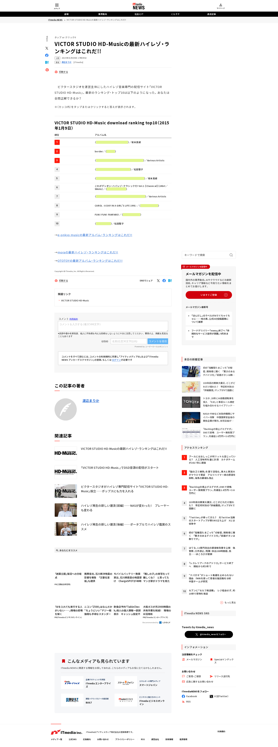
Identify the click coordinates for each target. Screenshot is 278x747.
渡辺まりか (91, 400)
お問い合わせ (103, 739)
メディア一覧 (56, 739)
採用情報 (169, 739)
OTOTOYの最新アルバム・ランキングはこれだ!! (90, 260)
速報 (66, 14)
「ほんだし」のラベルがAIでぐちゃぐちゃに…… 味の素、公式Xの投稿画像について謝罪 (210, 318)
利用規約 (221, 731)
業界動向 (102, 14)
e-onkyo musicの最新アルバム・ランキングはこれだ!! (95, 235)
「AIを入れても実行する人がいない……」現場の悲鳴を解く (69, 610)
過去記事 (211, 14)
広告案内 (87, 739)
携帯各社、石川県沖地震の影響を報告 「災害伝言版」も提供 (98, 577)
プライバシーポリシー (124, 739)
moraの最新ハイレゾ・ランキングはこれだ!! (88, 252)
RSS (143, 739)
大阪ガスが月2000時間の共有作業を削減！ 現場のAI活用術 (157, 610)
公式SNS (73, 739)
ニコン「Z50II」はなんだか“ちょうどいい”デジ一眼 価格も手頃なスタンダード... (98, 610)
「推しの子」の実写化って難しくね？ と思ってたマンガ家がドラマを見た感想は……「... (156, 577)
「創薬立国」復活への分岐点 (68, 575)
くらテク (175, 14)
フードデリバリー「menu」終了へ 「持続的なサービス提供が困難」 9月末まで (210, 333)
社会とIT (139, 14)
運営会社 (155, 739)
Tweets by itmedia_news (198, 627)
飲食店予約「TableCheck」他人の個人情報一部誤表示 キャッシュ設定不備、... (127, 610)
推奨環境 (183, 739)
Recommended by (151, 622)
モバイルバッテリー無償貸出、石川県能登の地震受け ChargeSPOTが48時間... (128, 577)
